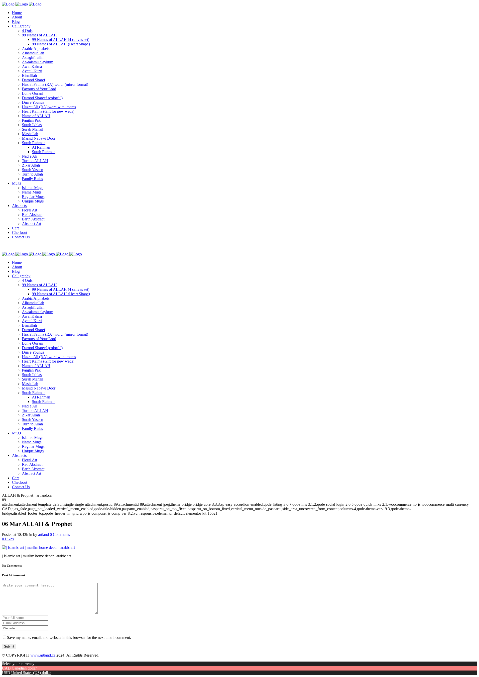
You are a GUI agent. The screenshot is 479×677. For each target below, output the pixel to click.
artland (43, 534)
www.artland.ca (42, 655)
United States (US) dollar (31, 673)
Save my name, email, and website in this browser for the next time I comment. (69, 637)
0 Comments (60, 534)
